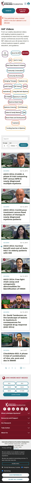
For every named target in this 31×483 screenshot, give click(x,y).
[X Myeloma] (9, 409)
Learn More (15, 394)
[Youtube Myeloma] (13, 409)
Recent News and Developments (16, 118)
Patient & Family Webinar (13, 112)
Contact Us (15, 449)
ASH (10, 60)
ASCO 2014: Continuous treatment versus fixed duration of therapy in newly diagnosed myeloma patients (15, 215)
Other (22, 390)
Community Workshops (15, 76)
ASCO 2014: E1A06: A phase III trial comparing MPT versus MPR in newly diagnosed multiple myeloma (15, 179)
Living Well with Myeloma (20, 91)
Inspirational (7, 91)
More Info (15, 463)
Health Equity (8, 86)
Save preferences (15, 475)
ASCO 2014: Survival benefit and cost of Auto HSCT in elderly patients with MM (15, 249)
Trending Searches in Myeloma (15, 128)
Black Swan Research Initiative (15, 65)
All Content (5, 54)
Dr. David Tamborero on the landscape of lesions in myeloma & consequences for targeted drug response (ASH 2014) (15, 321)
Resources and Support (9, 418)
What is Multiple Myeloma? (11, 413)
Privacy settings (7, 448)
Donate (8, 10)
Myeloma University (10, 107)
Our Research (6, 423)
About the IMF (15, 53)
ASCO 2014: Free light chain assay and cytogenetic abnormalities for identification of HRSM (14, 284)
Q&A (24, 112)
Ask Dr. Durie (18, 60)
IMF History (17, 86)
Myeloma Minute (22, 10)
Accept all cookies (15, 479)
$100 (9, 387)
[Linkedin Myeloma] (17, 409)
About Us (4, 433)
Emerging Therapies (10, 81)
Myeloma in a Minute (19, 97)
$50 (22, 383)
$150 (22, 387)
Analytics (26, 467)
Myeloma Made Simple (15, 102)
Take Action (5, 428)
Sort (10, 143)
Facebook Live (23, 81)
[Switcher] (1, 246)
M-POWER (8, 97)
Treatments (15, 123)
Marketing (7, 471)
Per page (5, 143)
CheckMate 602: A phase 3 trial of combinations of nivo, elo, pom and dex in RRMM (15, 357)
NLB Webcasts (22, 107)
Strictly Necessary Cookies (12, 467)
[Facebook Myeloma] (4, 409)
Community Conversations (15, 71)
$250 (9, 390)
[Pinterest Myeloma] (22, 409)
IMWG (25, 86)
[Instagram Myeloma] (26, 409)
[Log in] (28, 3)
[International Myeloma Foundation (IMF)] (12, 3)
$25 (9, 383)
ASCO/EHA (25, 53)
